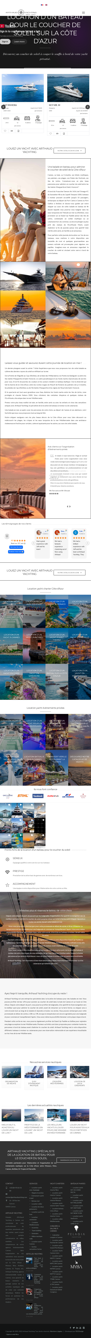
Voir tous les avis (16, 547)
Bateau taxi (36, 1201)
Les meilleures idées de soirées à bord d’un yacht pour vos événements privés (34, 1309)
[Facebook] (70, 8)
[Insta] (83, 8)
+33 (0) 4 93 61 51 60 (17, 1)
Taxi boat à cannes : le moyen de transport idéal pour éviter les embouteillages (34, 1263)
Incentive (35, 1228)
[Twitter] (73, 8)
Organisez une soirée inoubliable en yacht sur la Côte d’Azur (38, 1293)
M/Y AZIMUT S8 (11, 105)
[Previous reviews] (34, 543)
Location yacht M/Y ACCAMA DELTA (77, 1190)
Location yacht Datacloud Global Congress (56, 1289)
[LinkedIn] (77, 8)
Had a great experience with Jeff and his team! (42, 545)
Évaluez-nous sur (15, 551)
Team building (36, 1230)
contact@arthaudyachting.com (44, 1)
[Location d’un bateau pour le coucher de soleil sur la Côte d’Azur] (23, 276)
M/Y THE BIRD (56, 105)
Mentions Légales (56, 1331)
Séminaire (35, 1233)
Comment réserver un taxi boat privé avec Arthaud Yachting (38, 1278)
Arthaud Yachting (18, 537)
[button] (5, 810)
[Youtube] (80, 8)
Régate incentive (38, 1193)
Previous (3, 107)
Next (87, 107)
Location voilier (37, 1204)
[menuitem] (42, 4)
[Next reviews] (87, 543)
